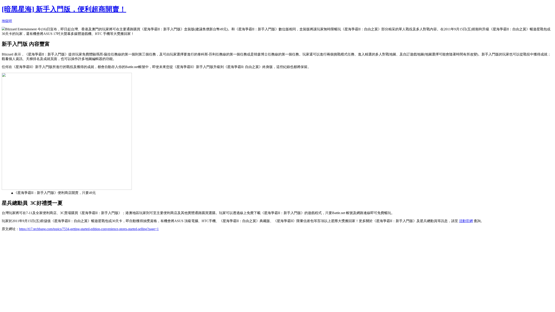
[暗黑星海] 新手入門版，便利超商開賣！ (64, 9)
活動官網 (466, 221)
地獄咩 (7, 21)
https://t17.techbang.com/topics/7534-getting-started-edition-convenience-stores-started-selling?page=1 (89, 229)
